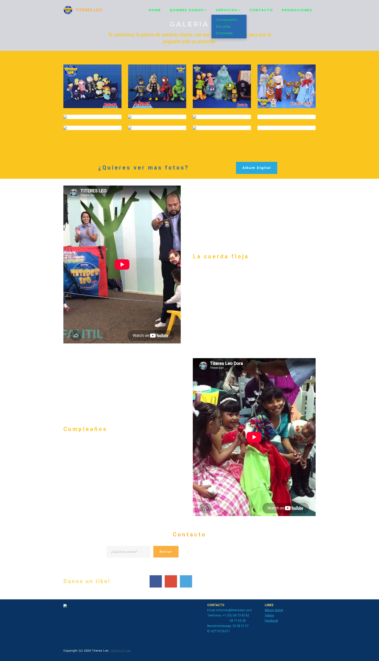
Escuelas (223, 26)
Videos (269, 615)
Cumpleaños (226, 20)
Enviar (166, 551)
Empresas (224, 33)
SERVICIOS (227, 10)
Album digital (274, 610)
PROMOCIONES (297, 10)
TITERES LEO (88, 10)
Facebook (271, 620)
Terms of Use (121, 650)
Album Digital (256, 168)
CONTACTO (261, 10)
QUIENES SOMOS (187, 10)
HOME (155, 10)
